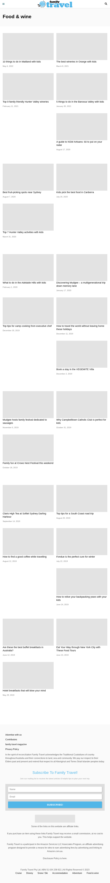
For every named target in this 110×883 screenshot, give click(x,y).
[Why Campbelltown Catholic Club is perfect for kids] (81, 404)
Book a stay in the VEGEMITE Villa (75, 369)
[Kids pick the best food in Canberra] (81, 177)
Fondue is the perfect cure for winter (75, 556)
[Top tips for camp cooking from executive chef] (28, 310)
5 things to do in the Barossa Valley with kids (80, 101)
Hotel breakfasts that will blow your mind (24, 690)
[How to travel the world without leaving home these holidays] (81, 310)
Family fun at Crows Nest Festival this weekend (28, 463)
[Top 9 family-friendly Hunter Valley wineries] (28, 86)
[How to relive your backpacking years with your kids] (81, 581)
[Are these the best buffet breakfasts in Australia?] (28, 632)
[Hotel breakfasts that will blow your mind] (28, 675)
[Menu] (4, 4)
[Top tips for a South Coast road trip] (81, 498)
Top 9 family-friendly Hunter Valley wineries (26, 101)
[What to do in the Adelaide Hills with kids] (28, 267)
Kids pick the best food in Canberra (75, 192)
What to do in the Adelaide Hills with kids (24, 282)
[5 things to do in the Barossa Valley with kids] (81, 86)
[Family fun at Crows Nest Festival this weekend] (28, 447)
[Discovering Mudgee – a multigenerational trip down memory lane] (81, 267)
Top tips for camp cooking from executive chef (27, 326)
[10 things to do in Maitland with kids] (28, 46)
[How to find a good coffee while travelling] (28, 541)
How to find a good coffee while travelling (25, 556)
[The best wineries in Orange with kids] (81, 46)
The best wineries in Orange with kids (76, 61)
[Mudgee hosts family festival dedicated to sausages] (28, 404)
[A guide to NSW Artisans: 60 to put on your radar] (81, 126)
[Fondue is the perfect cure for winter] (81, 541)
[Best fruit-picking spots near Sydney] (28, 177)
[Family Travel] (55, 4)
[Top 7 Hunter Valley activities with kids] (28, 217)
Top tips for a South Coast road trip (75, 513)
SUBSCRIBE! (55, 804)
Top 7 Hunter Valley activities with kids (23, 232)
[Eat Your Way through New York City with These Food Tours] (81, 632)
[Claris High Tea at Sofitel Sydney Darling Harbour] (28, 498)
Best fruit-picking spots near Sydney (22, 192)
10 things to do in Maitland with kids (22, 61)
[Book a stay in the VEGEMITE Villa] (81, 354)
